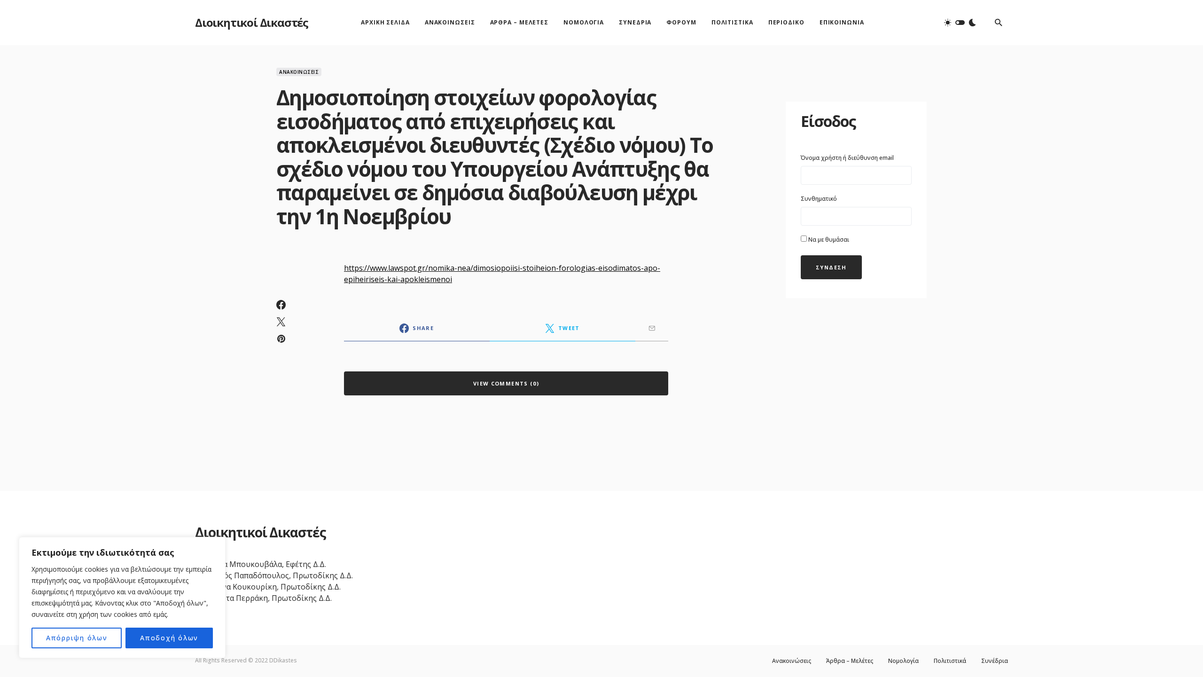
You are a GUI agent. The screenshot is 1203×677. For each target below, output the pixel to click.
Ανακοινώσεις (299, 72)
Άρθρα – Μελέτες (849, 661)
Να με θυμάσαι (828, 240)
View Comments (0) (506, 383)
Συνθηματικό (819, 199)
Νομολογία (903, 661)
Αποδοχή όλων (169, 637)
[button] (960, 22)
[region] (122, 597)
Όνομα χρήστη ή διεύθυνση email (847, 158)
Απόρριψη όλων (77, 637)
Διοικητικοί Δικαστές (251, 22)
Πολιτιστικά (950, 661)
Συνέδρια (994, 661)
